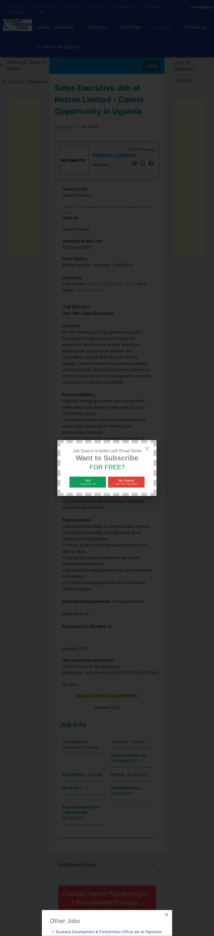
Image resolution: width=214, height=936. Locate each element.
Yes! (88, 481)
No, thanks (126, 481)
